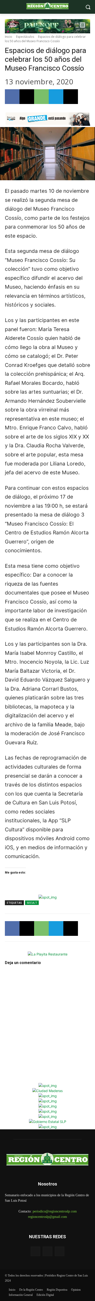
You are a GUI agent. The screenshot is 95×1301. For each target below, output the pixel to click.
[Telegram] (56, 96)
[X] (26, 96)
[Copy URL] (70, 96)
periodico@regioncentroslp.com (55, 1211)
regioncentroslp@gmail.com (47, 1217)
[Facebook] (12, 96)
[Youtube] (59, 1251)
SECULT (32, 902)
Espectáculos (25, 37)
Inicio (8, 37)
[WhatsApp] (41, 96)
